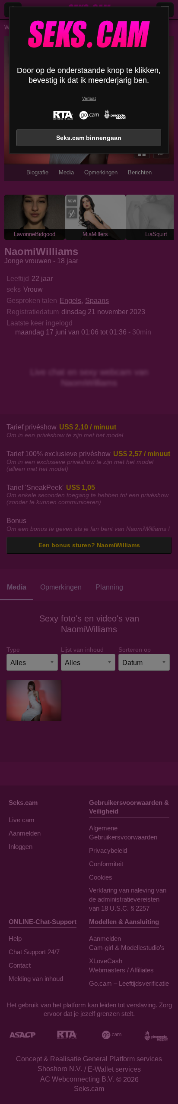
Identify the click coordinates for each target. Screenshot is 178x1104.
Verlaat (89, 98)
